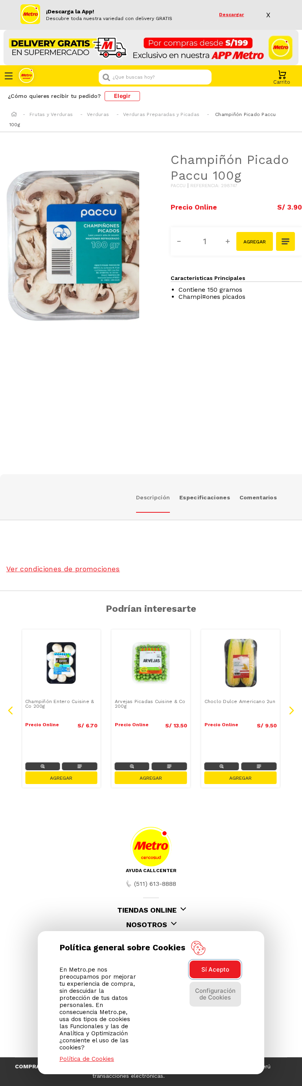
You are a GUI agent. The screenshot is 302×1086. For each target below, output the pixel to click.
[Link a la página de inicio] (13, 115)
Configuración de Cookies (215, 994)
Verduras (98, 114)
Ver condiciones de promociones (63, 569)
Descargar (231, 14)
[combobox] (155, 77)
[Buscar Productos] (203, 77)
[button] (286, 242)
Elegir (122, 95)
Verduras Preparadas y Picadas (161, 114)
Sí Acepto (215, 969)
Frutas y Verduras (51, 114)
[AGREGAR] (254, 241)
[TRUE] (61, 777)
